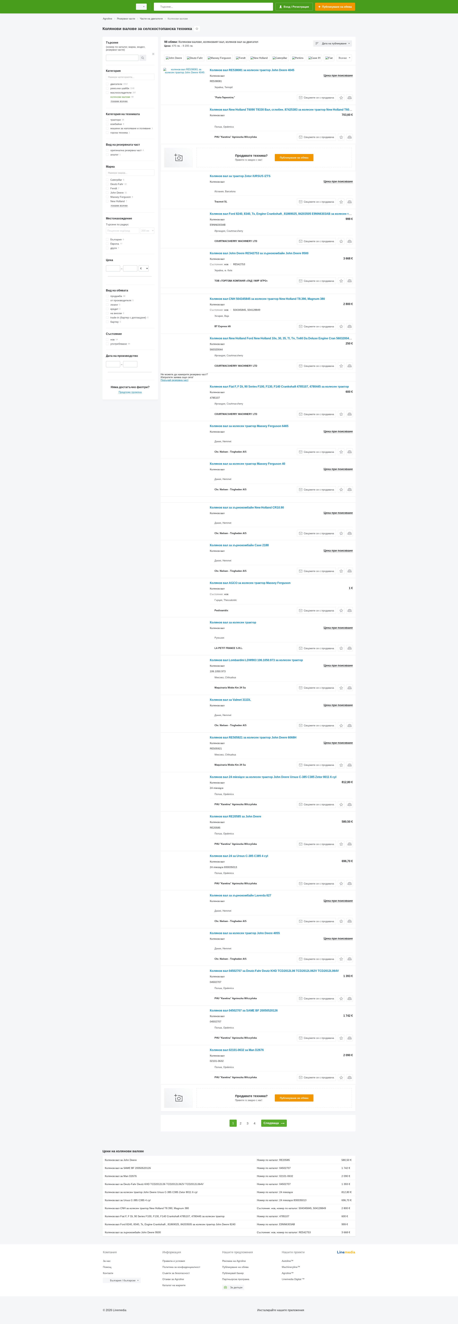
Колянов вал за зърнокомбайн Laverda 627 (240, 895)
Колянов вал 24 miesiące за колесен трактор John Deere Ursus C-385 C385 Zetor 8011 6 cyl (273, 776)
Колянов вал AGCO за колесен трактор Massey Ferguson (250, 582)
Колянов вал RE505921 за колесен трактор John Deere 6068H (253, 737)
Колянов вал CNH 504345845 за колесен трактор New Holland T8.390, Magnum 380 (267, 298)
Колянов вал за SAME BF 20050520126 (128, 1168)
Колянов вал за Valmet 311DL (230, 699)
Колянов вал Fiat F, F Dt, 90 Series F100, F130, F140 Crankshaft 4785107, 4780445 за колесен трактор (279, 386)
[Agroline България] (117, 7)
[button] (341, 97)
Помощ (107, 1267)
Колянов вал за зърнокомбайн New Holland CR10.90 (247, 507)
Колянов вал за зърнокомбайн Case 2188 (239, 545)
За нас (107, 1260)
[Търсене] (157, 6)
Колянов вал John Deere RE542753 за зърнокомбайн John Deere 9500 (259, 253)
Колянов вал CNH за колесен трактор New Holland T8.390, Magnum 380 (147, 1208)
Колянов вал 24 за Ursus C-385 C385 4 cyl (239, 855)
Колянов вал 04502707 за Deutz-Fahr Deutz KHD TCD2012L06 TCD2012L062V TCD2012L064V (274, 970)
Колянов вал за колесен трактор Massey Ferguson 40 (247, 463)
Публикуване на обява (294, 157)
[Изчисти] (153, 54)
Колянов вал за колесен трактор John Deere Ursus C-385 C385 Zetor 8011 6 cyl (151, 1192)
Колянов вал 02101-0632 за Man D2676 (237, 1050)
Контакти (108, 1273)
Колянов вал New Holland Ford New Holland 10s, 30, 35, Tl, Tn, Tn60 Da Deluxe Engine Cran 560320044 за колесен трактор (294, 338)
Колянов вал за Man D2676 (121, 1176)
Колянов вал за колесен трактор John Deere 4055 (245, 933)
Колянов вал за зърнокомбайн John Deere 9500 (133, 1232)
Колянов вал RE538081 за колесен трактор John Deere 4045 (252, 70)
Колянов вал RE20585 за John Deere (235, 816)
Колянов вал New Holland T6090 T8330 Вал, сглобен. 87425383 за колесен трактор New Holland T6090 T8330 (285, 109)
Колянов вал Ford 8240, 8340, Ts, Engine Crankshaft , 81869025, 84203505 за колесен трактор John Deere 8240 (170, 1224)
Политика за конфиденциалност (181, 1267)
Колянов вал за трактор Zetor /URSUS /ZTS (240, 176)
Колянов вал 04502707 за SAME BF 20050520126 (244, 1010)
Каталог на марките (174, 1285)
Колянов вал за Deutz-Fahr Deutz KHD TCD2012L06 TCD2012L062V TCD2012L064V (154, 1184)
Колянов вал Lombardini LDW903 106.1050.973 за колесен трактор (256, 660)
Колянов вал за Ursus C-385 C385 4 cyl (127, 1200)
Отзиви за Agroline (173, 1279)
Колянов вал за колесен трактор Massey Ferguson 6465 (249, 426)
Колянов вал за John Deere (121, 1160)
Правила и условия (173, 1260)
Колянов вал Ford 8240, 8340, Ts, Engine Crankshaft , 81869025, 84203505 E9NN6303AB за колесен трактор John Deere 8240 (296, 213)
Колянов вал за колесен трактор (233, 622)
